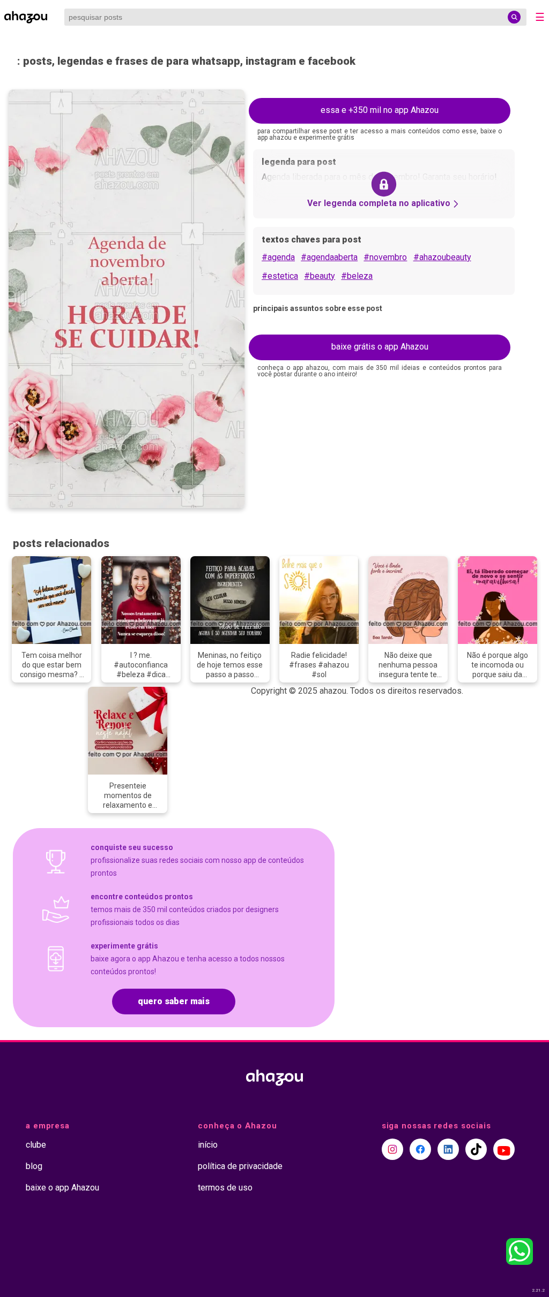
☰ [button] (540, 17)
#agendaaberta (329, 257)
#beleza (357, 276)
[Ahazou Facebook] (420, 1149)
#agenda (278, 257)
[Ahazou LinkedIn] (448, 1149)
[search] (514, 17)
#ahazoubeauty (442, 257)
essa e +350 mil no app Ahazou (380, 110)
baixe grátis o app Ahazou (379, 347)
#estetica (280, 276)
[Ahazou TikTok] (476, 1149)
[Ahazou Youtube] (504, 1149)
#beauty (319, 276)
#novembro (385, 257)
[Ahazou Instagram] (392, 1149)
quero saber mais (174, 1001)
